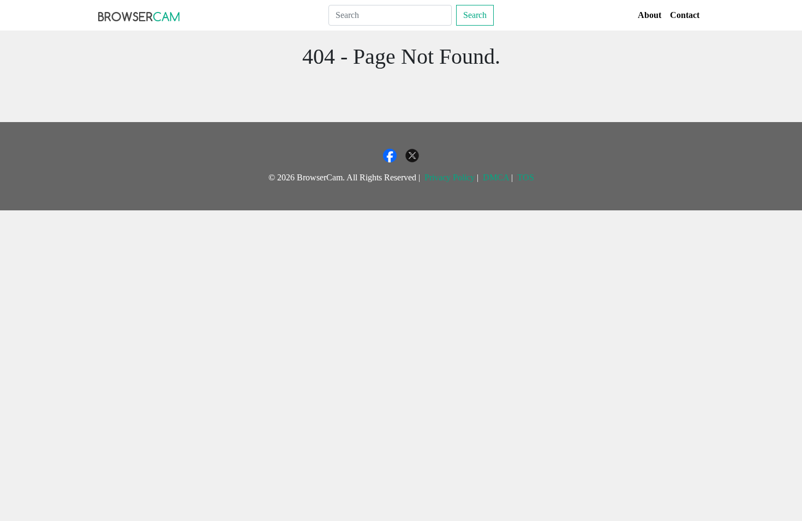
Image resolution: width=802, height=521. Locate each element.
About (649, 15)
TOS (525, 177)
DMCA (496, 177)
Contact (684, 15)
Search (475, 15)
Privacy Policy (449, 177)
